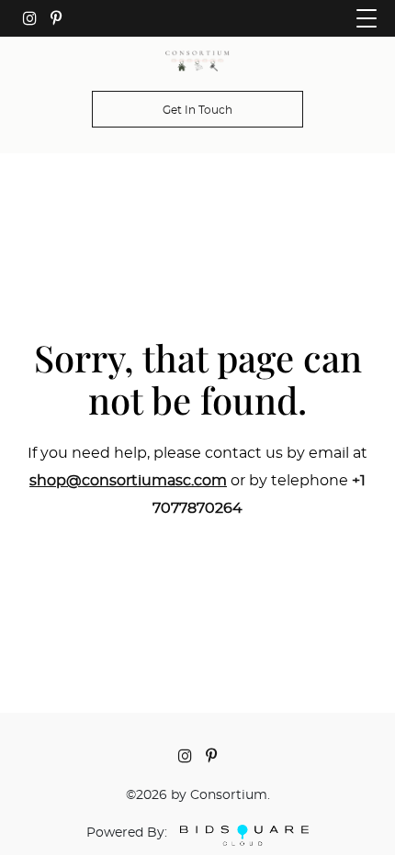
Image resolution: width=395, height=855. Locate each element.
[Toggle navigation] (366, 18)
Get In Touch (197, 110)
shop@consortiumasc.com (128, 480)
